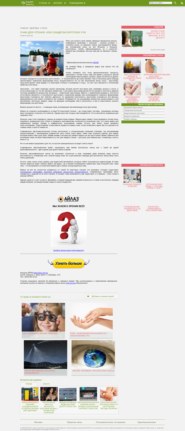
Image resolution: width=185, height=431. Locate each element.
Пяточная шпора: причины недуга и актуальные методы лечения (109, 406)
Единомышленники (147, 422)
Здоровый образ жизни (133, 108)
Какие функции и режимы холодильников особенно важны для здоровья (30, 407)
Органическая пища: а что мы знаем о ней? (154, 186)
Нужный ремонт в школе (132, 185)
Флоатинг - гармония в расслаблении (154, 209)
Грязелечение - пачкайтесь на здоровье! (132, 209)
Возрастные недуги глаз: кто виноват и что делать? (155, 34)
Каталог (57, 3)
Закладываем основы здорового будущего (132, 100)
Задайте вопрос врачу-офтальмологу (68, 250)
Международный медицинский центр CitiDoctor (67, 405)
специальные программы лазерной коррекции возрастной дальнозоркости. (54, 172)
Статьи (43, 3)
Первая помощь (130, 119)
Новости (46, 384)
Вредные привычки (131, 116)
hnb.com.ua (70, 283)
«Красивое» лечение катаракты (153, 99)
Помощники (76, 3)
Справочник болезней (133, 110)
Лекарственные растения (134, 113)
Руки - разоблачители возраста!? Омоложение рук (88, 334)
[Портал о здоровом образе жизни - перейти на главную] (27, 5)
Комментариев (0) (26, 35)
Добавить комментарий (103, 296)
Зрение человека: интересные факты (93, 371)
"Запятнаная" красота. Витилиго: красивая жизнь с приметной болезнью (49, 408)
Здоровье (34, 28)
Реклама (38, 422)
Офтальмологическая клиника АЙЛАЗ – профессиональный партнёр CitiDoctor (88, 406)
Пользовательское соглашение (110, 422)
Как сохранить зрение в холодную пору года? (132, 77)
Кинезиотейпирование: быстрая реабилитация (157, 76)
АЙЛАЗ (96, 63)
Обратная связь (74, 422)
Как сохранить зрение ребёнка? (40, 333)
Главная (24, 28)
